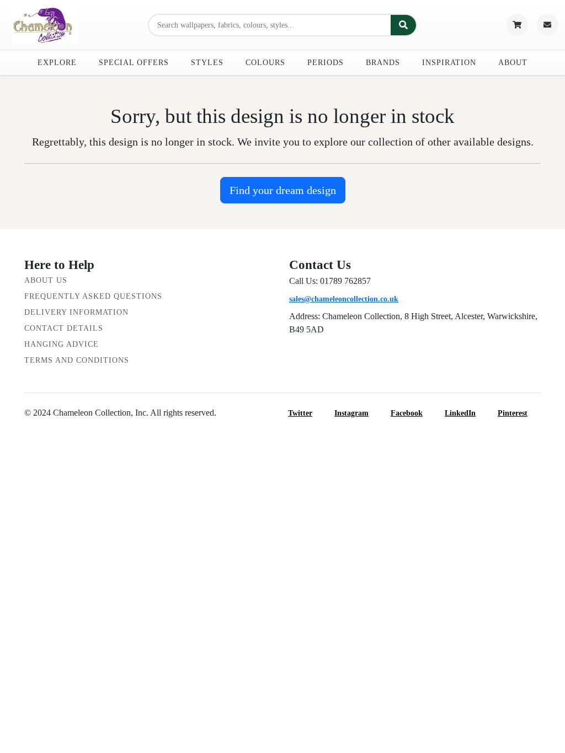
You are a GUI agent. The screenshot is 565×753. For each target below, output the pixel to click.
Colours (265, 62)
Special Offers (134, 62)
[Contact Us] (547, 25)
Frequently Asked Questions (93, 296)
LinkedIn (460, 413)
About (512, 62)
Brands (383, 62)
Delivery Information (76, 312)
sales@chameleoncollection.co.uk (343, 299)
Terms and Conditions (76, 360)
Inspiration (449, 62)
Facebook (407, 413)
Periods (325, 62)
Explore (57, 62)
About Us (45, 280)
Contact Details (63, 328)
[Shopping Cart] (517, 25)
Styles (207, 62)
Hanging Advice (61, 344)
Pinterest (512, 413)
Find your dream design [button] (283, 190)
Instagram (351, 413)
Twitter (300, 413)
